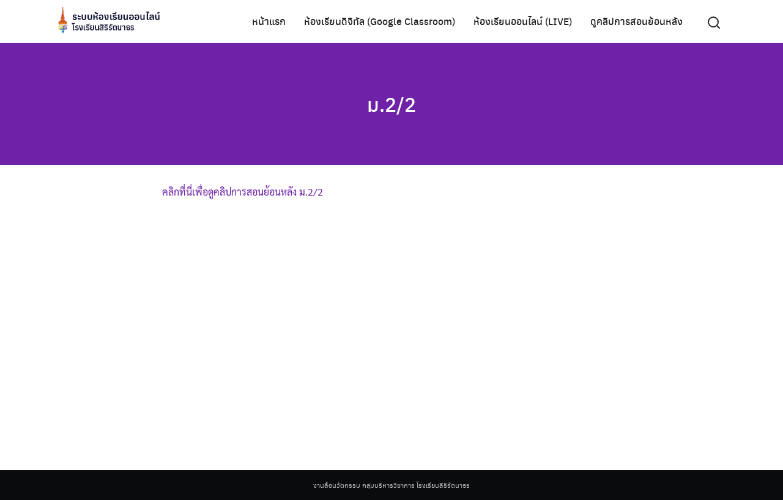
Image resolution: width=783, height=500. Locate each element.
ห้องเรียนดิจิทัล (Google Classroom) (379, 21)
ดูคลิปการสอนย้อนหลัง (636, 21)
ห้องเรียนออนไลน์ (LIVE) (522, 21)
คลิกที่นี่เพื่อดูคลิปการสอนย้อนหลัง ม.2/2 (242, 191)
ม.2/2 (391, 104)
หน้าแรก (269, 21)
